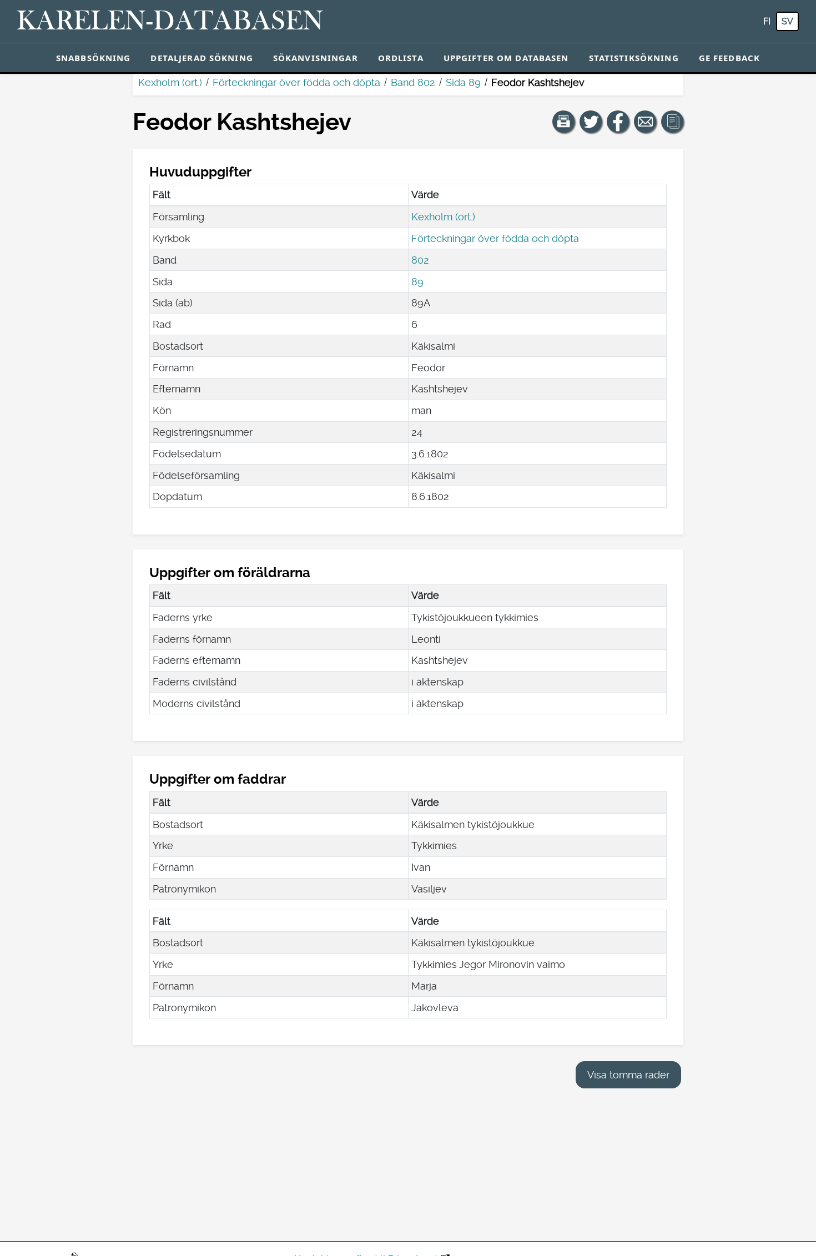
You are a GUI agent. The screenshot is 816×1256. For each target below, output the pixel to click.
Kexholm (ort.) (170, 82)
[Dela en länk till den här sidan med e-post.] (645, 121)
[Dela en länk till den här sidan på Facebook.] (618, 121)
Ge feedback (729, 57)
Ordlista (401, 57)
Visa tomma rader (628, 1075)
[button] (563, 121)
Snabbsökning (93, 57)
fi (766, 21)
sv (787, 21)
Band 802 (413, 82)
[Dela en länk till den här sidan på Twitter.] (591, 121)
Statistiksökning (634, 57)
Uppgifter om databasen (506, 57)
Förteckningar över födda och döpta (296, 82)
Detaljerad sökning (201, 57)
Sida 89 (463, 82)
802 (420, 260)
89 (417, 281)
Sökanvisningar (315, 57)
